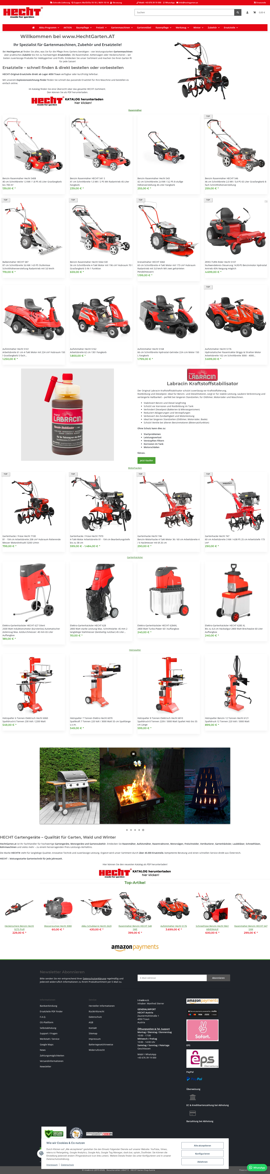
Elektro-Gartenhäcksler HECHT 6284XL (157, 625)
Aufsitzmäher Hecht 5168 (151, 348)
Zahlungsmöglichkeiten (52, 1055)
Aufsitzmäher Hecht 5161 (15, 348)
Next (262, 915)
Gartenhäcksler (135, 557)
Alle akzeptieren (202, 1145)
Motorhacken (135, 467)
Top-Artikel (135, 882)
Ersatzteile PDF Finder (51, 1011)
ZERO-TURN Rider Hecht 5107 (220, 261)
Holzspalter (135, 649)
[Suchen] (237, 12)
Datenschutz (67, 1164)
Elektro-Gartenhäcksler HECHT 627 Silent (23, 625)
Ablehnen (202, 1161)
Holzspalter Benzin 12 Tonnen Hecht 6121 (227, 718)
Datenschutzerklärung (94, 978)
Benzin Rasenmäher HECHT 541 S (87, 178)
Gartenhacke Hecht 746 (150, 536)
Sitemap (93, 1033)
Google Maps (46, 1044)
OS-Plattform (46, 1022)
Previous (7, 915)
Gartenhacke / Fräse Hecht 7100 (19, 536)
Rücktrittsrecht (96, 1011)
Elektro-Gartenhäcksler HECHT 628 (88, 625)
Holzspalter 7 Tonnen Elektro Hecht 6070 (91, 718)
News (43, 1049)
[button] (247, 12)
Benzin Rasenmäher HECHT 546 (221, 178)
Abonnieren (218, 977)
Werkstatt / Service (49, 1038)
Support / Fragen (49, 1033)
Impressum (52, 1164)
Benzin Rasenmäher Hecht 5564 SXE (89, 261)
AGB (91, 1022)
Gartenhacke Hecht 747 (217, 536)
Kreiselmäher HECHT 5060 (151, 261)
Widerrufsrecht (97, 1049)
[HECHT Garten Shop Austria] (23, 12)
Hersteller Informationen (102, 1005)
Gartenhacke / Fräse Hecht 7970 (86, 536)
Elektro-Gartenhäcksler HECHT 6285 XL (225, 625)
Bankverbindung (48, 1005)
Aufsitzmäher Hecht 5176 (218, 348)
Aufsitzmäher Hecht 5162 (83, 348)
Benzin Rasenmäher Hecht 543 (154, 178)
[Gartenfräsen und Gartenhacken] (202, 70)
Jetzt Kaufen (146, 460)
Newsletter (45, 1066)
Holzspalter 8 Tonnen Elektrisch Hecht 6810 (160, 718)
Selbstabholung (48, 1027)
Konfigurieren (202, 1153)
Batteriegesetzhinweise (101, 1044)
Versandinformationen (51, 1061)
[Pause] (133, 754)
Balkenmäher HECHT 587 (15, 261)
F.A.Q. (43, 1016)
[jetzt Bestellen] (67, 414)
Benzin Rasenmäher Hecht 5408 (19, 178)
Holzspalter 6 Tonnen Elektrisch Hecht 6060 (25, 718)
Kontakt (93, 1027)
